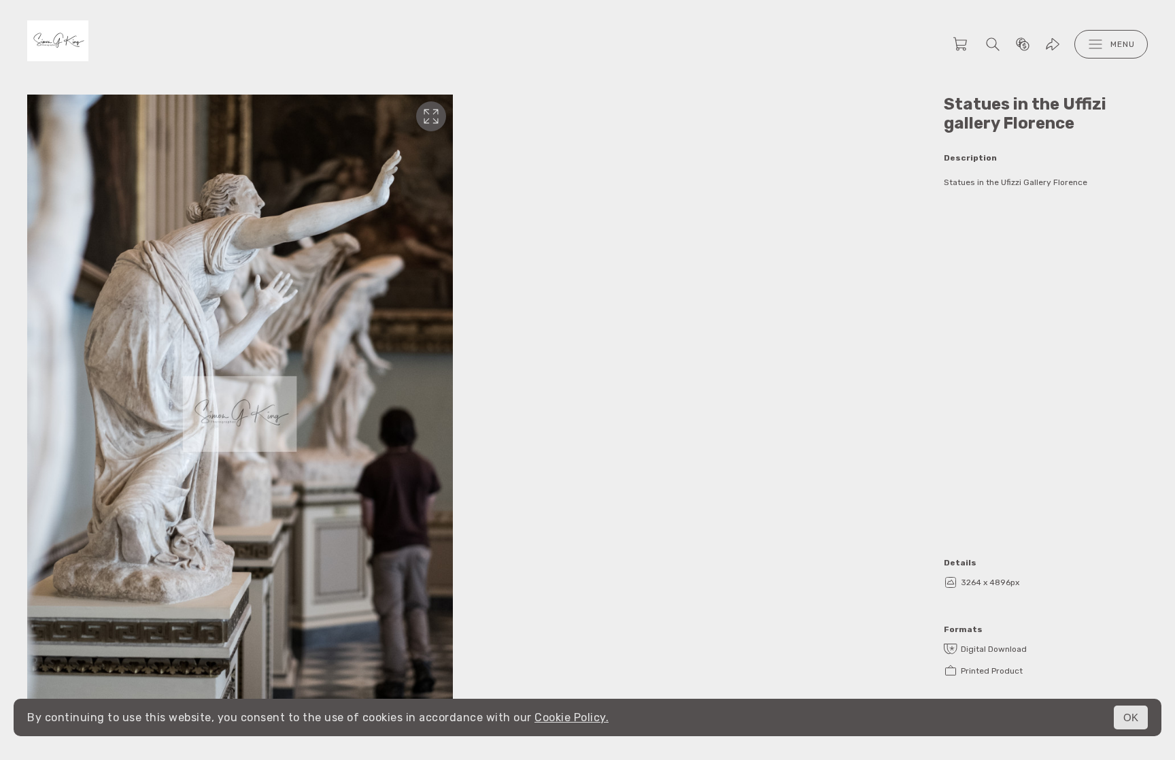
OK (1130, 717)
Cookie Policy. (571, 717)
